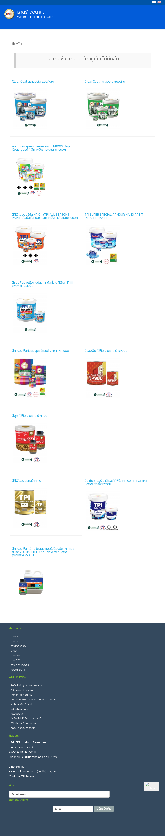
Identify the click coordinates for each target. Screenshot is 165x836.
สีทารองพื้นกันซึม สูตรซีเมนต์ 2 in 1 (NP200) (40, 350)
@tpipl (20, 767)
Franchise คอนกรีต (22, 695)
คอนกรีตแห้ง (18, 670)
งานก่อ (14, 636)
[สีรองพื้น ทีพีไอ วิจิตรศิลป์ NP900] (118, 378)
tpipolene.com (19, 709)
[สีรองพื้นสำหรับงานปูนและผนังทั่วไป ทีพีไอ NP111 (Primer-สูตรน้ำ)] (46, 313)
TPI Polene (28, 776)
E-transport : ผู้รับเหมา (23, 690)
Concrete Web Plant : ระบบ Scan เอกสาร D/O (36, 699)
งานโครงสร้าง (19, 646)
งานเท (14, 651)
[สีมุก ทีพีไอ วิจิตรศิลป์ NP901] (46, 443)
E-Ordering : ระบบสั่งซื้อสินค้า (27, 685)
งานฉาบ (15, 641)
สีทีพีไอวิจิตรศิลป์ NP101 (27, 480)
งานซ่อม (15, 655)
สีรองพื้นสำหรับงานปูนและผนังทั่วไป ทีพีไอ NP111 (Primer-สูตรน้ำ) (42, 284)
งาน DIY (15, 660)
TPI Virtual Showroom (23, 723)
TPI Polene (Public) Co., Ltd (40, 771)
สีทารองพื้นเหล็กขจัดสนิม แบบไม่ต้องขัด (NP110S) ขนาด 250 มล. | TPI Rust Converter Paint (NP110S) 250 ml (43, 551)
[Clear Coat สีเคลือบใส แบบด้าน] (118, 108)
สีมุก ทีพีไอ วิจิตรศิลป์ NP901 (30, 415)
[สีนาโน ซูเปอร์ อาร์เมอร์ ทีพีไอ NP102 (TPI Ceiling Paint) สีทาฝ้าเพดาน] (118, 511)
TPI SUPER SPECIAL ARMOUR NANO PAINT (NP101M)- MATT (114, 216)
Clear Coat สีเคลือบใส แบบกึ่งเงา (33, 81)
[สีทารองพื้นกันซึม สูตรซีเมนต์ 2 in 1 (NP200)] (46, 378)
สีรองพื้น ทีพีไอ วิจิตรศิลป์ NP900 (106, 350)
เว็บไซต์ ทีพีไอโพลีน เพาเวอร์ (26, 718)
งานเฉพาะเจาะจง (20, 665)
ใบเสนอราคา (17, 714)
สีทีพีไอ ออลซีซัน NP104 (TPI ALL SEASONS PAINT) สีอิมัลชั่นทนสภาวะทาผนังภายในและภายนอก (45, 216)
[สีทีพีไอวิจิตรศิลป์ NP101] (46, 508)
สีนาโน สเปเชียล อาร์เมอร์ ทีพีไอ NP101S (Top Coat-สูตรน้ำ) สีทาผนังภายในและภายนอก (41, 148)
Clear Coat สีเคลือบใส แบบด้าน (105, 81)
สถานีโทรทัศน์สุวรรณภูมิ (24, 728)
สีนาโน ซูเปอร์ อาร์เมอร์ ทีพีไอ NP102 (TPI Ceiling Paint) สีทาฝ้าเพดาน (116, 482)
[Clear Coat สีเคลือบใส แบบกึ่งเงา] (46, 108)
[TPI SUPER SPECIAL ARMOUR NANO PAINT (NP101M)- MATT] (118, 245)
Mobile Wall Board (21, 704)
